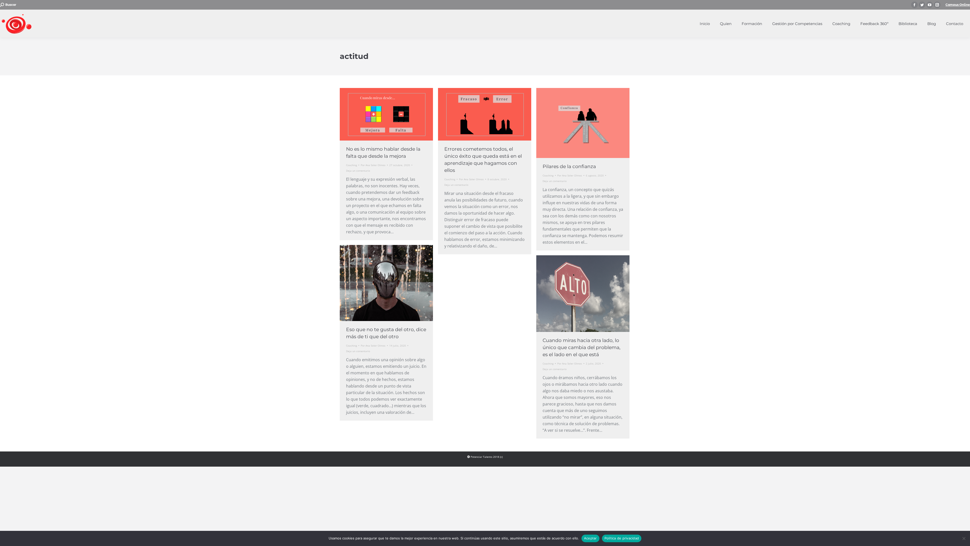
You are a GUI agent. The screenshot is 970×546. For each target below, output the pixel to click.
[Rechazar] (963, 538)
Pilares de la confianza (569, 166)
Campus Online (957, 5)
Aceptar (590, 538)
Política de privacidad (621, 538)
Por (373, 165)
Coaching (351, 165)
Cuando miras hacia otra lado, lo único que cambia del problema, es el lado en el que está (581, 347)
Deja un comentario (358, 170)
